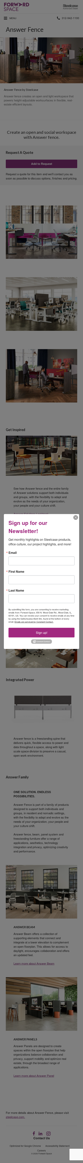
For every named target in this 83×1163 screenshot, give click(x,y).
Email (12, 552)
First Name (16, 571)
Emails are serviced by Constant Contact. (33, 621)
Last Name (16, 590)
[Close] (75, 517)
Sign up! (41, 632)
